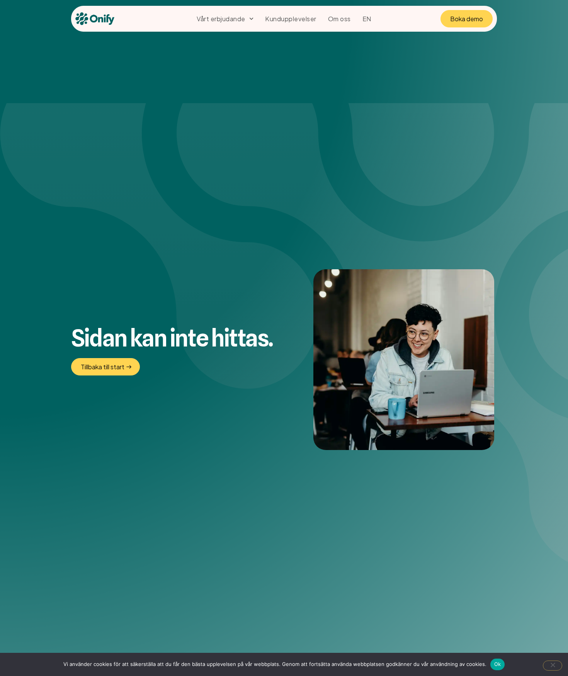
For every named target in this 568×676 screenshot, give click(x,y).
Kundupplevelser (290, 19)
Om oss (339, 19)
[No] (552, 666)
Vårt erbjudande (221, 19)
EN (366, 19)
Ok (497, 664)
